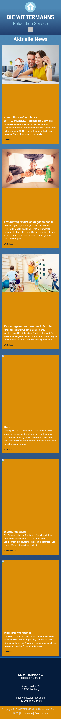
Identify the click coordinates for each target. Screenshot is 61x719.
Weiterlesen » (10, 139)
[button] (30, 29)
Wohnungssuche (15, 531)
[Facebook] (26, 666)
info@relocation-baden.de (30, 697)
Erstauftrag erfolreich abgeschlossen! (29, 222)
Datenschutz (41, 713)
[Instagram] (35, 666)
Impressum (26, 713)
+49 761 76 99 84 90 (30, 700)
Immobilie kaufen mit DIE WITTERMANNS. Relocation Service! (28, 119)
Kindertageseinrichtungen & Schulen (28, 326)
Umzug (8, 427)
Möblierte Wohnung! (17, 632)
